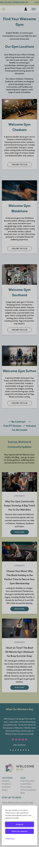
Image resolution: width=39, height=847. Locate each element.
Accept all (19, 824)
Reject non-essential (19, 831)
